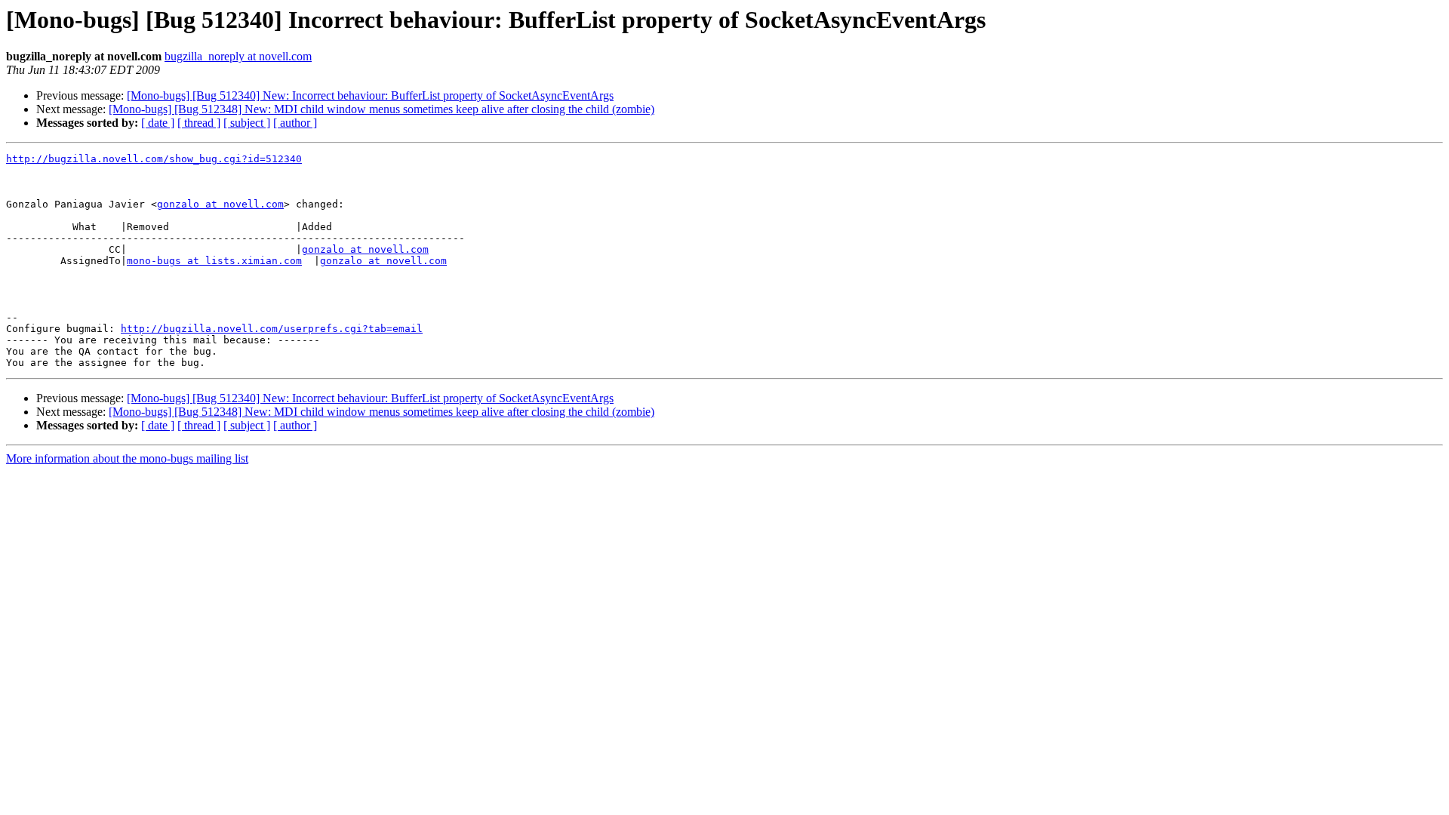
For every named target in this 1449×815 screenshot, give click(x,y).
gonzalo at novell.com (220, 204)
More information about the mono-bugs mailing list (127, 458)
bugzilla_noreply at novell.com (238, 56)
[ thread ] (198, 122)
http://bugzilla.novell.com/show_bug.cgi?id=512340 (154, 159)
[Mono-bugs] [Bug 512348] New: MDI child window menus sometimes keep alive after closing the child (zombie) (381, 109)
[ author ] (295, 122)
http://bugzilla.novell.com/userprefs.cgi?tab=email (272, 328)
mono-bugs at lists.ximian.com (214, 260)
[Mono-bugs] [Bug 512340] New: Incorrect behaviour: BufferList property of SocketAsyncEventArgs (370, 95)
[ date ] (157, 122)
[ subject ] (246, 122)
